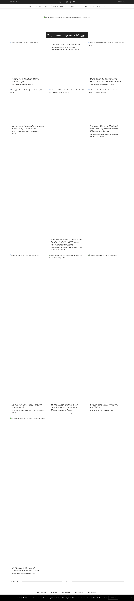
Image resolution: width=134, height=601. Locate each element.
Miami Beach (100, 84)
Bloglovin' (74, 2)
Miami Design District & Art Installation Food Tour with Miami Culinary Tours (64, 407)
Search (120, 2)
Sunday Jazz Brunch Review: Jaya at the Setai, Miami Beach (28, 127)
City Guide (93, 134)
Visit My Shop (14, 2)
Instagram (67, 2)
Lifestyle (99, 6)
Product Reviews (68, 49)
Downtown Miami (56, 248)
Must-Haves (94, 410)
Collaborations (57, 47)
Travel (86, 6)
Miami (25, 84)
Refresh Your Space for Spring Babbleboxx (104, 406)
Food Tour (54, 413)
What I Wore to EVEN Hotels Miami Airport (25, 80)
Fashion (14, 84)
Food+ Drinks (59, 6)
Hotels (74, 6)
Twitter (63, 2)
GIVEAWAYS (72, 47)
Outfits (106, 84)
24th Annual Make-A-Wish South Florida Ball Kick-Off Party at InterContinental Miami (66, 242)
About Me (43, 6)
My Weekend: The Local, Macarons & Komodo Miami (25, 569)
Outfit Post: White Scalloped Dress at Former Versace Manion (105, 80)
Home (31, 6)
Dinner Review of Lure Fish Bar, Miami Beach (27, 406)
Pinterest (70, 2)
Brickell (14, 573)
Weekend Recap (26, 573)
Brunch (14, 131)
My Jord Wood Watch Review (66, 44)
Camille (30, 84)
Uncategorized (38, 410)
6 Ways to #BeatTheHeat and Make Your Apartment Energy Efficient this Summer (104, 128)
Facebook (60, 2)
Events (65, 248)
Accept (113, 598)
